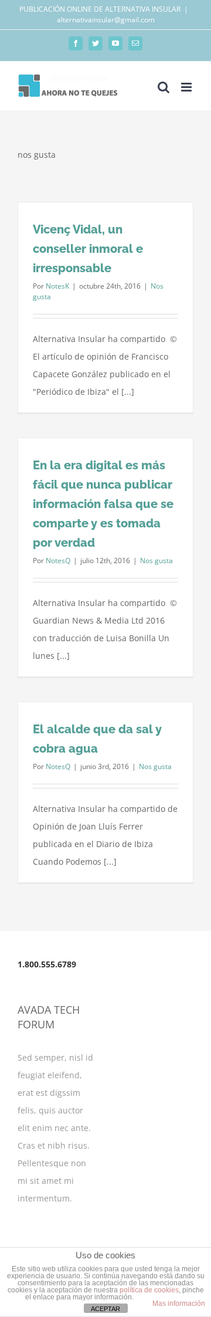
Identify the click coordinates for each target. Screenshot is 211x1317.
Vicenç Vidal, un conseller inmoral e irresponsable (88, 248)
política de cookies (149, 1290)
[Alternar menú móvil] (187, 87)
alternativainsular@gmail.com (106, 20)
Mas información (178, 1303)
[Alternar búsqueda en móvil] (163, 87)
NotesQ (58, 561)
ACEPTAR (105, 1308)
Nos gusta (156, 561)
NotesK (57, 286)
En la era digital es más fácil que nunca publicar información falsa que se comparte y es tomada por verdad (103, 504)
